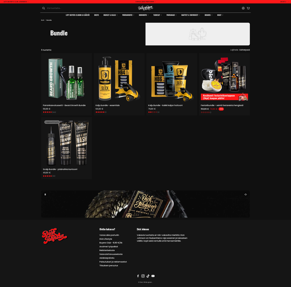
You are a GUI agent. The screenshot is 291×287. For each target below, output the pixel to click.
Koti (42, 20)
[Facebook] (138, 276)
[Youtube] (153, 276)
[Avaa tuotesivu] (66, 78)
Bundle (49, 20)
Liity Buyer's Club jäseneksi (15, 1)
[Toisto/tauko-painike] (45, 194)
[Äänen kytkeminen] (245, 194)
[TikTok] (148, 276)
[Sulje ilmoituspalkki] (288, 1)
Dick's (283, 1)
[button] (64, 8)
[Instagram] (143, 276)
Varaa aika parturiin (144, 1)
